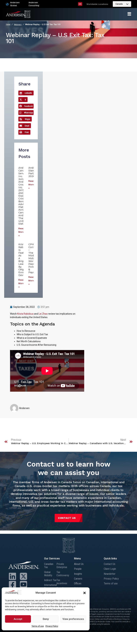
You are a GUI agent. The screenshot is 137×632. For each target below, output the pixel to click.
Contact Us (109, 564)
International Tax (50, 586)
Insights (78, 573)
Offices (77, 583)
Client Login (110, 568)
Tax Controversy (62, 574)
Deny (46, 619)
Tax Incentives (61, 582)
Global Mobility (48, 574)
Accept (18, 619)
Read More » (21, 232)
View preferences (73, 619)
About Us (79, 564)
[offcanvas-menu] (129, 14)
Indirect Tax (50, 580)
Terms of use (38, 626)
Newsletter (109, 573)
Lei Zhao (43, 313)
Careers (78, 578)
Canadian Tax (48, 565)
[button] (84, 593)
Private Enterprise (61, 565)
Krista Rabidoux (25, 313)
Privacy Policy (51, 626)
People (78, 568)
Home (8, 24)
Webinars (18, 24)
